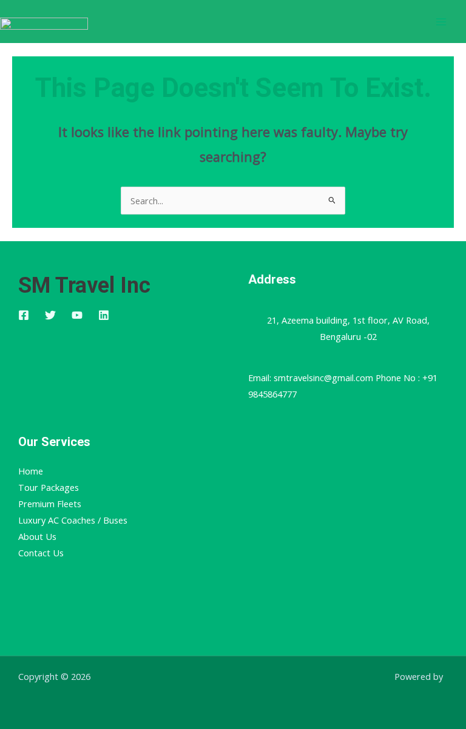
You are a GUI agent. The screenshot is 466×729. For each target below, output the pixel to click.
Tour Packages (48, 487)
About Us (37, 536)
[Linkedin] (103, 315)
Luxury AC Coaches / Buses (72, 520)
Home (30, 471)
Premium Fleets (49, 504)
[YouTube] (77, 315)
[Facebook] (23, 315)
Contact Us (41, 553)
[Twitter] (50, 315)
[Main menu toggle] (441, 22)
